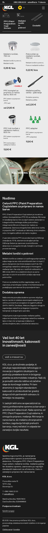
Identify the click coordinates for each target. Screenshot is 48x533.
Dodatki (37, 25)
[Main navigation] (43, 8)
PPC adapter (32, 128)
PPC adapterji (32, 137)
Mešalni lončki (9, 63)
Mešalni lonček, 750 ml (11, 55)
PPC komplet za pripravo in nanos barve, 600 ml (12, 92)
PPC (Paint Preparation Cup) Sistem (9, 24)
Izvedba (17, 529)
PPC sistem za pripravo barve (12, 99)
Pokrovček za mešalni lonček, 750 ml (33, 56)
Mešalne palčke (31, 100)
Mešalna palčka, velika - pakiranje (34, 91)
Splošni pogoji (8, 511)
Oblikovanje (7, 529)
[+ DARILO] (13, 81)
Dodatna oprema (32, 97)
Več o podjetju (14, 357)
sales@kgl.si (32, 2)
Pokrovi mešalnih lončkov (35, 65)
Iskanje (43, 2)
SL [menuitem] (3, 2)
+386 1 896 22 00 (20, 2)
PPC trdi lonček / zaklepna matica (10, 144)
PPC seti (7, 103)
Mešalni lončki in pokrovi (22, 24)
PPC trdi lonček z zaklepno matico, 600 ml (12, 130)
